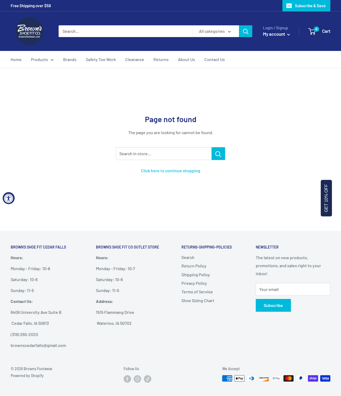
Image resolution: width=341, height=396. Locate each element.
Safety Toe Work (101, 59)
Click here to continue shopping (170, 170)
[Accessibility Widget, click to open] (9, 198)
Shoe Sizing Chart (197, 300)
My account (274, 34)
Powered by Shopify (27, 375)
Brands (69, 59)
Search (187, 257)
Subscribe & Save (310, 5)
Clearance (134, 59)
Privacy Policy (194, 283)
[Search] (245, 31)
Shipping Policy (195, 274)
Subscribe (273, 305)
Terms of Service (197, 291)
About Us (186, 59)
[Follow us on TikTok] (147, 379)
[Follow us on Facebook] (127, 379)
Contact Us (214, 59)
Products (39, 59)
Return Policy (193, 265)
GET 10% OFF (326, 198)
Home (16, 59)
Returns (161, 59)
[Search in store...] (218, 153)
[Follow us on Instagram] (137, 379)
